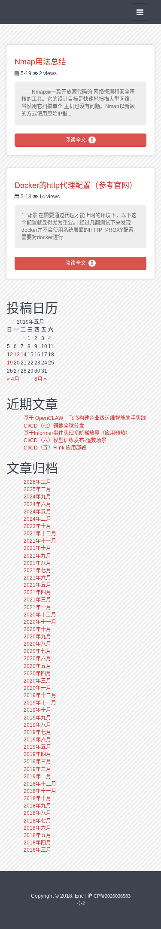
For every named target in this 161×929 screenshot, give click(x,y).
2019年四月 (37, 754)
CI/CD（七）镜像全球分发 (54, 426)
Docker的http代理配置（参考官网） (76, 184)
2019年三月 (37, 762)
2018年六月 (37, 828)
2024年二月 (37, 519)
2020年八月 (37, 644)
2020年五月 (37, 666)
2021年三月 (37, 600)
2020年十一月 (40, 622)
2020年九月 (37, 637)
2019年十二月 (40, 695)
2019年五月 (37, 747)
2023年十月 (37, 526)
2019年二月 (37, 769)
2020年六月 (37, 659)
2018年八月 (37, 813)
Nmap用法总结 (40, 61)
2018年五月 (37, 835)
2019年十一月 (40, 703)
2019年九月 (37, 718)
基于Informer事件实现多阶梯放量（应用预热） (77, 433)
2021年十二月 (40, 534)
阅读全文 (79, 140)
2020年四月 (37, 674)
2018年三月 (37, 850)
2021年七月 (37, 571)
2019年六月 (37, 740)
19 (10, 363)
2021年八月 (37, 563)
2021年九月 (37, 556)
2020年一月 (37, 688)
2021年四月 (37, 592)
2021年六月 (37, 578)
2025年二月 (37, 489)
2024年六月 (37, 504)
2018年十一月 (40, 791)
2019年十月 (37, 710)
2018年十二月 (40, 784)
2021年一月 (37, 607)
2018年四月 (37, 843)
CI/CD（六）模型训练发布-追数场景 (65, 440)
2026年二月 (37, 482)
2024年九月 (37, 497)
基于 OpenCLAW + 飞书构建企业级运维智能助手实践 (85, 418)
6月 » (40, 379)
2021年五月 (37, 585)
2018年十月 (37, 798)
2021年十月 (37, 548)
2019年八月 (37, 725)
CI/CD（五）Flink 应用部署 (55, 448)
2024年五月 (37, 512)
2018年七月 (37, 821)
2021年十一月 (40, 541)
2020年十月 (37, 629)
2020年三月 (37, 681)
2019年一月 (37, 777)
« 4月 (13, 379)
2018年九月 (37, 806)
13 (17, 355)
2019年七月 (37, 732)
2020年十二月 (40, 615)
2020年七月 (37, 651)
